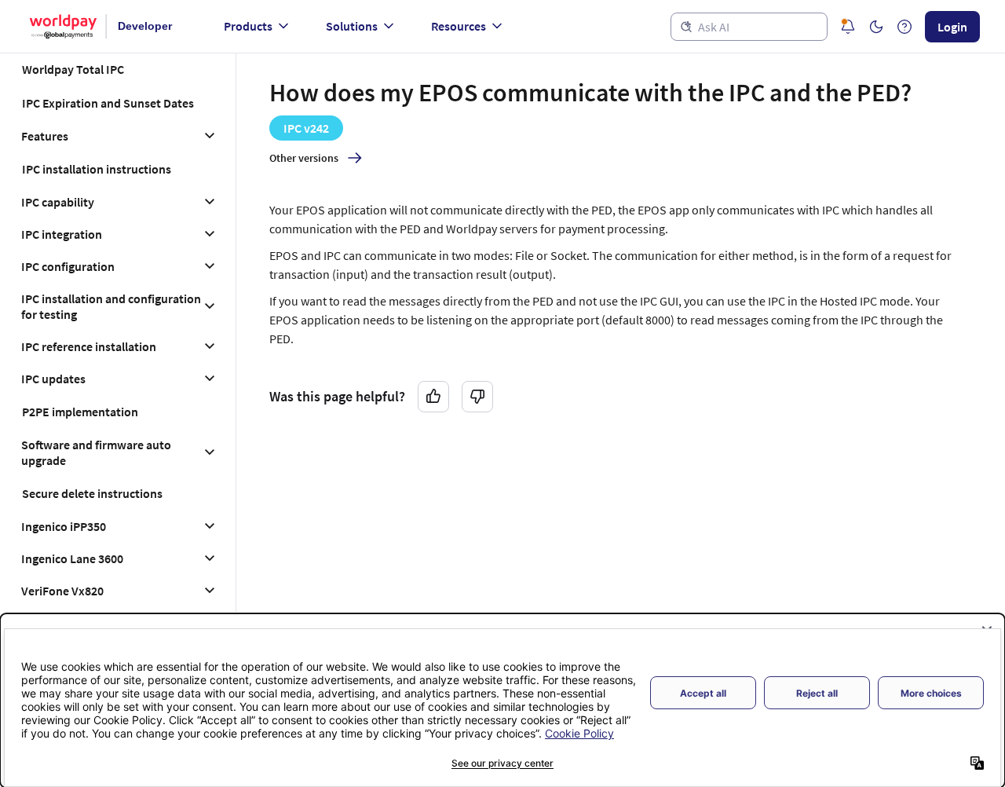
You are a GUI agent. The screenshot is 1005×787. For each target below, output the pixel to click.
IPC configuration (68, 266)
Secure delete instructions (92, 493)
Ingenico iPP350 (63, 526)
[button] (876, 27)
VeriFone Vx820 (62, 590)
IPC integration (61, 234)
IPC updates (53, 378)
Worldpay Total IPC (73, 69)
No (477, 396)
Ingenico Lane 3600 (72, 558)
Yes (433, 396)
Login (952, 27)
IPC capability (57, 202)
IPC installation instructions (96, 169)
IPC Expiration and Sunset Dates (108, 103)
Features (44, 136)
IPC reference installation (88, 346)
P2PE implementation (80, 411)
